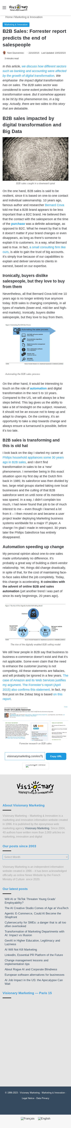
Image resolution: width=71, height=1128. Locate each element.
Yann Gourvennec (15, 53)
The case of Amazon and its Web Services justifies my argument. (35, 680)
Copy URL (56, 756)
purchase (18, 224)
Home (9, 17)
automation (38, 388)
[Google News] (35, 766)
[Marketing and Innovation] (18, 7)
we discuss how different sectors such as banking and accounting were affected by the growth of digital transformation (34, 71)
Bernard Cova (54, 205)
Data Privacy (42, 1098)
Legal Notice (28, 1098)
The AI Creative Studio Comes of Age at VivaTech (36, 908)
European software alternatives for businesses (34, 974)
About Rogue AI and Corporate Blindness (31, 969)
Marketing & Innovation (28, 17)
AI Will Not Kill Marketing (21, 949)
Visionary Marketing (37, 828)
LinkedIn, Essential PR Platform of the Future (34, 955)
